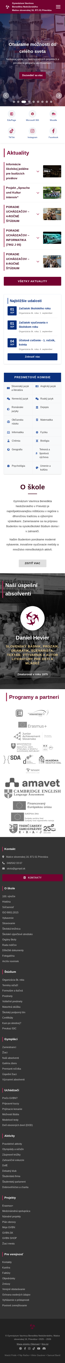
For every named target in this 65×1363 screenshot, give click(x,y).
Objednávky (8, 1278)
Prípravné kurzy (10, 1103)
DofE (5, 1165)
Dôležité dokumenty (13, 950)
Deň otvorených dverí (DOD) (17, 1125)
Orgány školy (9, 939)
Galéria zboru (9, 1063)
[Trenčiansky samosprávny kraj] (32, 828)
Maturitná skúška (11, 1007)
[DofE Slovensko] (38, 713)
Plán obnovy (9, 1222)
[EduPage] (19, 713)
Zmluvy (6, 1284)
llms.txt (45, 1344)
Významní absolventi (13, 1079)
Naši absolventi (10, 1058)
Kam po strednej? (11, 1023)
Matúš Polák (10, 1355)
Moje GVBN (8, 1227)
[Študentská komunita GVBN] (20, 1348)
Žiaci (5, 1052)
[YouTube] (38, 1348)
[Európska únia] (32, 817)
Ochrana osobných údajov (16, 1294)
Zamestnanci (9, 1047)
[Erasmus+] (32, 724)
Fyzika (43, 432)
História (6, 901)
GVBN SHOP (9, 1238)
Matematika (46, 420)
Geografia (17, 449)
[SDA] (12, 759)
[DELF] (48, 747)
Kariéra (6, 1267)
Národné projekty (11, 1216)
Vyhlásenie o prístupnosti (15, 1300)
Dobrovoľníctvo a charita (15, 1187)
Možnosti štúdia (10, 1114)
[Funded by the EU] (32, 805)
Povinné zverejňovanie (14, 1305)
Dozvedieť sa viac (32, 75)
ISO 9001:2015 (10, 912)
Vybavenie (8, 918)
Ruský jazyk (46, 398)
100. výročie (8, 896)
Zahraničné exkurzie (13, 1160)
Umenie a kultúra (45, 468)
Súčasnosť (8, 907)
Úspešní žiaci (9, 1074)
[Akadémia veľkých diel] (50, 759)
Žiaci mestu (8, 1243)
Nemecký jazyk (20, 398)
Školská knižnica (11, 928)
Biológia (44, 440)
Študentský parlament (14, 1181)
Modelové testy (10, 1120)
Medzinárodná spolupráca (16, 1211)
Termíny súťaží (10, 985)
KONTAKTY (34, 877)
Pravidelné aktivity (12, 1144)
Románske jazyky (17, 409)
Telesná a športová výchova (44, 453)
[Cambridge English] (32, 794)
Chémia (16, 440)
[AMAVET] (32, 782)
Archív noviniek (10, 961)
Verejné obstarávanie (13, 1289)
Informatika (18, 432)
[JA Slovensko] (32, 736)
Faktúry (6, 1273)
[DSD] (29, 759)
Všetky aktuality (32, 281)
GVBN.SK (7, 1233)
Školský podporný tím (13, 1012)
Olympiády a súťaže (13, 1149)
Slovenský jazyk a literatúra (20, 388)
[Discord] (44, 1348)
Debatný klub (9, 1171)
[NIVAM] (32, 770)
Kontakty (7, 1262)
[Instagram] (29, 1348)
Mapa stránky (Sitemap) (28, 1344)
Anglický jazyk (48, 386)
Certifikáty (7, 1017)
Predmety (7, 996)
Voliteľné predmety (12, 1001)
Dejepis (44, 407)
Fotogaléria (8, 956)
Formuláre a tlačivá (12, 990)
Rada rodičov (9, 945)
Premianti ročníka (11, 1068)
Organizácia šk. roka (13, 980)
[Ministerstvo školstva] (25, 747)
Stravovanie (8, 923)
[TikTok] (34, 1348)
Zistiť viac (32, 563)
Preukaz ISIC (9, 1028)
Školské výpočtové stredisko (17, 934)
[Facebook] (25, 1348)
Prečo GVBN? (10, 1098)
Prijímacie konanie (12, 1109)
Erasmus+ (7, 1205)
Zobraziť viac (32, 356)
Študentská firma (11, 1176)
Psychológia (18, 466)
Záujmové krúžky (11, 1154)
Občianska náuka (17, 422)
